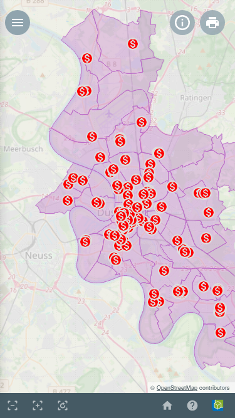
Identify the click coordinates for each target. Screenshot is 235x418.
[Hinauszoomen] (12, 405)
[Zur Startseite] (167, 405)
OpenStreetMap (177, 388)
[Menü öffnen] (17, 22)
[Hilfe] (192, 405)
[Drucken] (212, 22)
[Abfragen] (182, 22)
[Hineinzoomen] (37, 405)
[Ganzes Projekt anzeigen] (62, 405)
